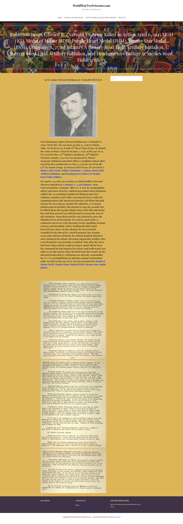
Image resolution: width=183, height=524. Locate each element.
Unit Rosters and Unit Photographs (101, 18)
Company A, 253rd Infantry (77, 184)
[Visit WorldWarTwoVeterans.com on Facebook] (41, 505)
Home (59, 18)
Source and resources (73, 18)
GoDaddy (118, 517)
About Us (122, 18)
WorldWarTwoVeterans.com (91, 5)
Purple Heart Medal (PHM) (70, 264)
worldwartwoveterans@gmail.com (85, 507)
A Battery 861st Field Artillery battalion (72, 169)
